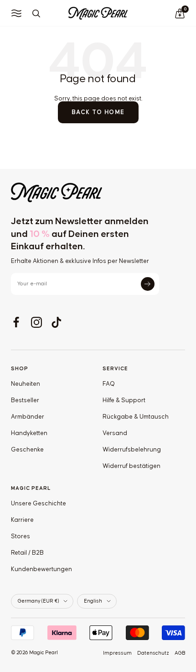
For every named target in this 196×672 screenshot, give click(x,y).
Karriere (22, 520)
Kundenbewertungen (41, 569)
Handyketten (29, 433)
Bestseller (25, 400)
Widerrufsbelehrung (132, 449)
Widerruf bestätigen (131, 466)
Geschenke (27, 449)
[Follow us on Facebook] (16, 322)
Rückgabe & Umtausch (136, 417)
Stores (20, 536)
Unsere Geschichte (38, 503)
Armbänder (27, 417)
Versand (115, 433)
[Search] (36, 13)
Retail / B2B (27, 553)
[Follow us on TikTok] (56, 322)
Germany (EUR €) (38, 601)
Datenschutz (153, 653)
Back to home (98, 112)
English (93, 601)
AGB (180, 653)
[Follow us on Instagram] (36, 322)
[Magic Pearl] (98, 192)
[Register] (148, 284)
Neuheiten (25, 384)
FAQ (109, 384)
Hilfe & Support (124, 400)
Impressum (117, 653)
